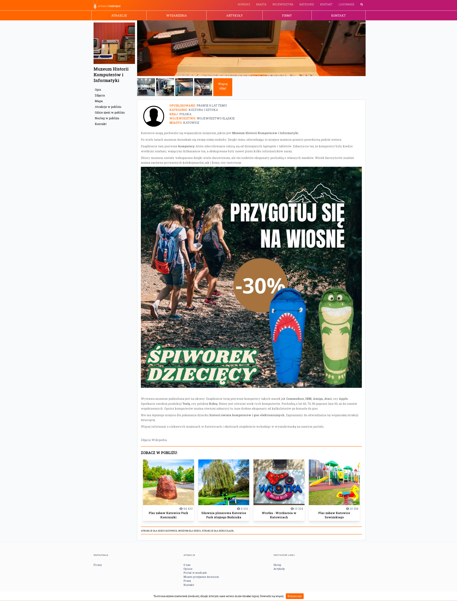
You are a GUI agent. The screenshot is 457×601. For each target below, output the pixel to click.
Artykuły (234, 15)
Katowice (191, 122)
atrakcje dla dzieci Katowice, (159, 530)
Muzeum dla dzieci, (190, 530)
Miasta (261, 4)
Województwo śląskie (216, 118)
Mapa (99, 101)
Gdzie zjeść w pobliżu (110, 112)
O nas (187, 565)
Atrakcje (119, 15)
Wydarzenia (176, 15)
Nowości (244, 4)
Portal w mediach (195, 572)
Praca (187, 580)
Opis (98, 89)
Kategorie (306, 4)
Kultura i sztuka (203, 110)
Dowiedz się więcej (271, 596)
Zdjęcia (100, 95)
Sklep (277, 565)
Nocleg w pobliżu (107, 118)
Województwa (282, 4)
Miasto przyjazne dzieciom (201, 577)
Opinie (188, 568)
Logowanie (346, 4)
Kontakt (326, 4)
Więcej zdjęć (223, 86)
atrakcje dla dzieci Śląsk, (218, 530)
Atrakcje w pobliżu (108, 107)
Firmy (287, 15)
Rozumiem (295, 596)
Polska (185, 114)
